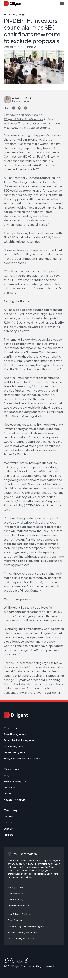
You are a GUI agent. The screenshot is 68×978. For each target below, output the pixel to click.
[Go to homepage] (16, 715)
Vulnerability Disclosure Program (26, 926)
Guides (8, 793)
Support (8, 828)
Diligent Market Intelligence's (23, 119)
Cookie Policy (15, 899)
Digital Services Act (19, 905)
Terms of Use (15, 893)
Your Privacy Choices (19, 914)
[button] (62, 3)
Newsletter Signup (14, 799)
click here (42, 127)
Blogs (22, 14)
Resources (9, 14)
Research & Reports (15, 781)
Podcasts (9, 787)
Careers (8, 822)
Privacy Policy (15, 887)
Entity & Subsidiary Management (22, 758)
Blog (6, 775)
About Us (9, 816)
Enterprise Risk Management (20, 740)
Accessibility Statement (21, 938)
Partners (8, 834)
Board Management (15, 734)
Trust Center (15, 920)
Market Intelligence (15, 752)
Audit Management (14, 746)
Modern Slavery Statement (23, 932)
